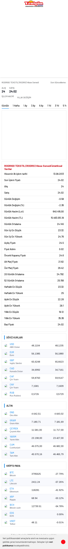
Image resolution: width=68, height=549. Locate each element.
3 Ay (33, 105)
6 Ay (41, 105)
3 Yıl (57, 105)
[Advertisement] (34, 43)
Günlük (5, 105)
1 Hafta (16, 105)
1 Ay (25, 105)
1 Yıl (49, 105)
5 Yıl (65, 105)
